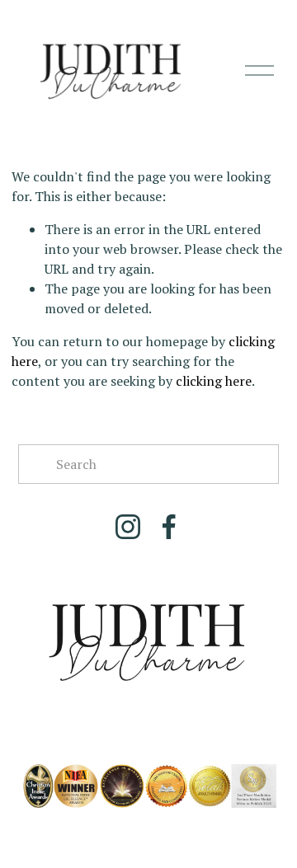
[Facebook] (169, 527)
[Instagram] (128, 527)
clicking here (214, 381)
